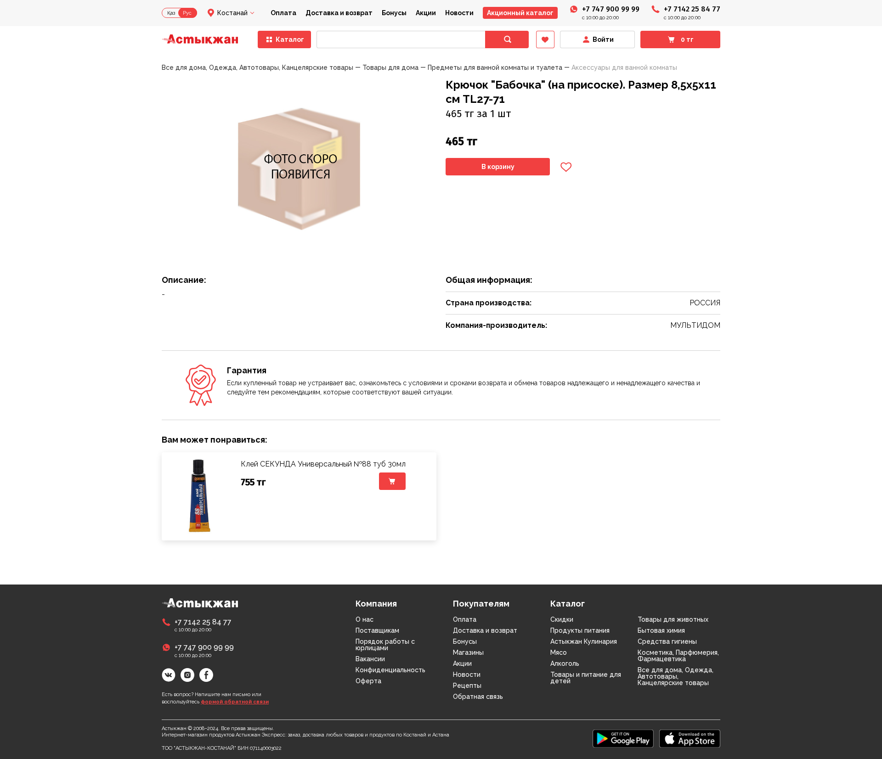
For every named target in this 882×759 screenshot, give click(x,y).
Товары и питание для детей (585, 677)
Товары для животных (673, 619)
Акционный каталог (520, 13)
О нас (364, 619)
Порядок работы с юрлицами (385, 644)
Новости (459, 13)
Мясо (558, 652)
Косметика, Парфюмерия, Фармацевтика (678, 655)
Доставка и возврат (339, 13)
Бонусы (394, 13)
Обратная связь (478, 696)
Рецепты (467, 685)
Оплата (283, 13)
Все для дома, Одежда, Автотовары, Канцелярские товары (675, 676)
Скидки (561, 619)
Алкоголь (564, 663)
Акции (426, 13)
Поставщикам (377, 630)
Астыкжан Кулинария (583, 641)
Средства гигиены (667, 641)
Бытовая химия (661, 630)
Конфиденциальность (390, 670)
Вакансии (370, 659)
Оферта (368, 681)
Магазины (468, 652)
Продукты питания (580, 630)
